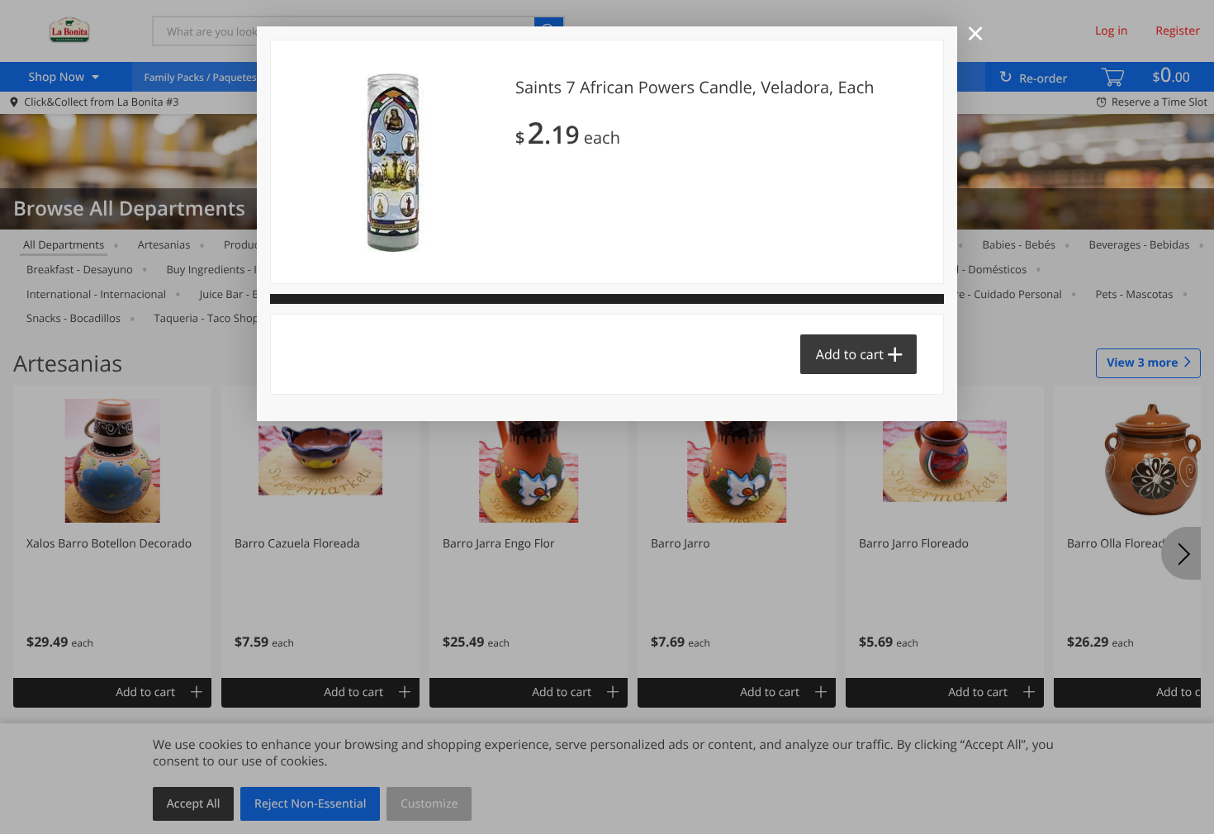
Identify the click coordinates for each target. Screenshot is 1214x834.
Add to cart (850, 354)
